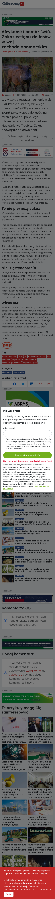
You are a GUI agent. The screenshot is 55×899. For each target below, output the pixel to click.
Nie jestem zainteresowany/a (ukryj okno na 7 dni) (27, 461)
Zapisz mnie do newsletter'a (27, 455)
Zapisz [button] (9, 894)
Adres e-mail (9, 428)
